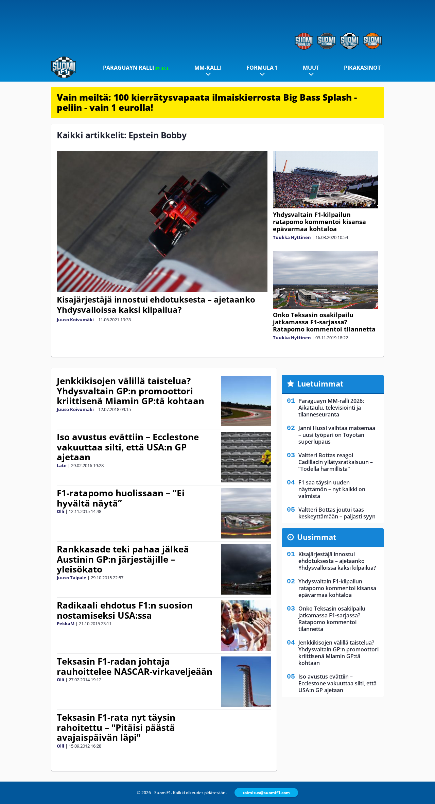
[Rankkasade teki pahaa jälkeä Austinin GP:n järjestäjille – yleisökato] (246, 569)
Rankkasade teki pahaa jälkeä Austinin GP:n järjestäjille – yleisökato (123, 559)
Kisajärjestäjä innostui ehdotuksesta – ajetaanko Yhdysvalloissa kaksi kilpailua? (156, 304)
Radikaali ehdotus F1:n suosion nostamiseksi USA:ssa (125, 610)
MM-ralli (208, 67)
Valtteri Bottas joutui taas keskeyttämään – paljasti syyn (337, 513)
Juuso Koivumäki (75, 320)
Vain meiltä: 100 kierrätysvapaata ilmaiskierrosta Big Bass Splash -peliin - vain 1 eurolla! (207, 102)
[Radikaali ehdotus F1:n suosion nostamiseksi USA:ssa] (246, 625)
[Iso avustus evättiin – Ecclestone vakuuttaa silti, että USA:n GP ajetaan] (246, 457)
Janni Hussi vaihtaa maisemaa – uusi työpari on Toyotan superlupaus (336, 434)
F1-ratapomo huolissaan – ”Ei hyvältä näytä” (121, 498)
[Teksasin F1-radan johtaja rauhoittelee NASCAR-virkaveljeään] (246, 681)
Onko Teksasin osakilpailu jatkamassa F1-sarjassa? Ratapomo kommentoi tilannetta (324, 322)
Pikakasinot (362, 67)
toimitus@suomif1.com (266, 793)
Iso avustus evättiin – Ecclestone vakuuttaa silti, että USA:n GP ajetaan (128, 447)
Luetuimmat (320, 383)
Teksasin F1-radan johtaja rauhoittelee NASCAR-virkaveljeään (134, 666)
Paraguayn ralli (136, 67)
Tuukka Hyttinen (292, 237)
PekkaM (65, 623)
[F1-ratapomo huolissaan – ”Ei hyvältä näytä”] (246, 513)
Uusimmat (316, 537)
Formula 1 (262, 67)
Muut (311, 67)
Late (62, 465)
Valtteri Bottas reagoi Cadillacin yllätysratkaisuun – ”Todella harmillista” (335, 462)
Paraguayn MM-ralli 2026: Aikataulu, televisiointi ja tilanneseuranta (331, 407)
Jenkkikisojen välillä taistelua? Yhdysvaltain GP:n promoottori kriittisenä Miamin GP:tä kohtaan (130, 391)
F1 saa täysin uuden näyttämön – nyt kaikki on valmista (331, 489)
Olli (60, 511)
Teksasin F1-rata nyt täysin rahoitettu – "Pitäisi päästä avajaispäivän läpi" (116, 727)
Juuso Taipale (71, 578)
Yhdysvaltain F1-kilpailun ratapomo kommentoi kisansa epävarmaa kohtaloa (319, 221)
